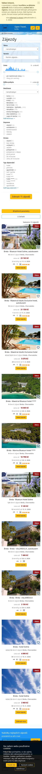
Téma (5, 45)
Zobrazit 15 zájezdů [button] (21, 196)
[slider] (4, 72)
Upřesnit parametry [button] (22, 211)
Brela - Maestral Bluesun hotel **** (21, 401)
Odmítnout (20, 769)
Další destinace (8, 118)
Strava (5, 138)
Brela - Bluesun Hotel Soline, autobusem (21, 251)
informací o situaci (16, 18)
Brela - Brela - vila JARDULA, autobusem (21, 549)
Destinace (7, 88)
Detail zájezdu (21, 268)
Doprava (6, 122)
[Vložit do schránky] (38, 247)
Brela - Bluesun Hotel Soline (21, 499)
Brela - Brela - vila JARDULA (21, 598)
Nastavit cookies (27, 765)
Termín (6, 54)
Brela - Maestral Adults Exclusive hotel (21, 352)
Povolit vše (11, 765)
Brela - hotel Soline (21, 647)
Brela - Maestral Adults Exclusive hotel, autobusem (21, 301)
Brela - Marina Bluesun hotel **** (21, 450)
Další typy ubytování (10, 188)
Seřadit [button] (22, 216)
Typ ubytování (8, 163)
